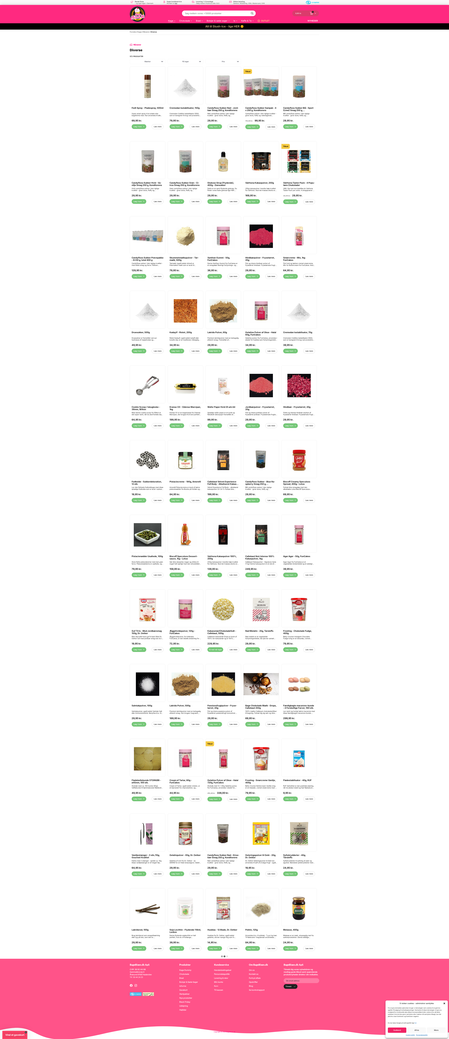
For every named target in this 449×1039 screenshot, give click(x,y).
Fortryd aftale (255, 978)
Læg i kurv (138, 127)
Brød (198, 21)
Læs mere (157, 127)
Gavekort (183, 990)
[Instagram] (135, 985)
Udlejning (183, 1006)
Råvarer (146, 32)
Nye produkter (185, 998)
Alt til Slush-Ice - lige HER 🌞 (224, 26)
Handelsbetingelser (222, 970)
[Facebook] (131, 985)
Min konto (218, 982)
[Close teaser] (26, 1032)
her (416, 1023)
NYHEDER (313, 21)
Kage (170, 21)
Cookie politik (410, 1035)
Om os (252, 970)
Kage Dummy (185, 970)
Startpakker (184, 994)
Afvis (417, 1030)
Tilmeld (288, 986)
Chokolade (184, 21)
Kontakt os (253, 974)
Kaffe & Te (246, 21)
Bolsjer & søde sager (217, 21)
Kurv (216, 986)
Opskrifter (253, 982)
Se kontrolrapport (256, 990)
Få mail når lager (215, 650)
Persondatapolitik (422, 1035)
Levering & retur (221, 978)
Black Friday (184, 1002)
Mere (436, 1030)
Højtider (182, 1010)
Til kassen (218, 990)
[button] (444, 1003)
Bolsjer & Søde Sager (188, 982)
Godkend (397, 1030)
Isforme (182, 986)
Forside (133, 32)
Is (234, 21)
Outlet (265, 21)
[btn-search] (252, 13)
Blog (251, 986)
